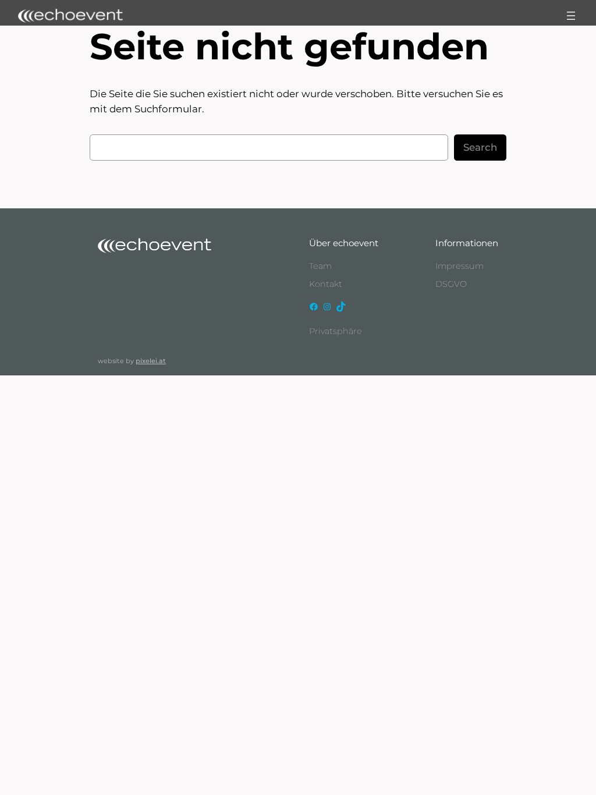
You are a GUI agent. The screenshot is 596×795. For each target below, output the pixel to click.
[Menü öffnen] (571, 16)
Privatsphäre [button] (335, 331)
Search (480, 147)
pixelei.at (151, 361)
